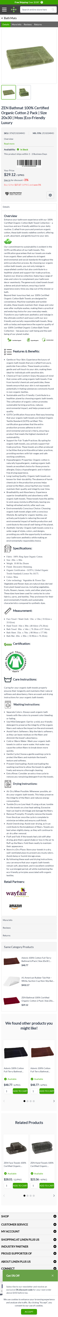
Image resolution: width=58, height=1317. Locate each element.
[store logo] (14, 9)
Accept (29, 1311)
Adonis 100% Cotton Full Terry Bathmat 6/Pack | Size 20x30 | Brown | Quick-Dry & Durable (36, 959)
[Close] (52, 1275)
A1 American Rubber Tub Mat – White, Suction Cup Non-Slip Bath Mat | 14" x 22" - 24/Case (37, 979)
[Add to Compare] (50, 195)
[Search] (53, 9)
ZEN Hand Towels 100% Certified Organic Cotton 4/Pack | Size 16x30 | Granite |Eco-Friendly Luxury (42, 1164)
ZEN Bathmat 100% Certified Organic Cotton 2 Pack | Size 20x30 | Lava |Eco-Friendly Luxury (38, 999)
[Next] (54, 1101)
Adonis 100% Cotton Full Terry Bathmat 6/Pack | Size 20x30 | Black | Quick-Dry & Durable (14, 1070)
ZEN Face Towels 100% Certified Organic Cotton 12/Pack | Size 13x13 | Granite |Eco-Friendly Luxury (15, 1164)
